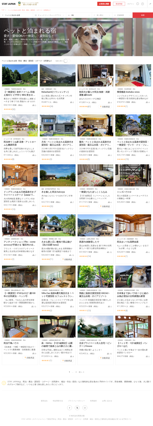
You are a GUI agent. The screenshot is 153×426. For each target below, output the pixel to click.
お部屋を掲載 (104, 4)
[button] (137, 4)
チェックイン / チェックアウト (49, 15)
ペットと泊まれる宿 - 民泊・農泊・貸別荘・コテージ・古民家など (29, 10)
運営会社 (44, 401)
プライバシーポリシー (76, 401)
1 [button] (28, 84)
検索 (143, 15)
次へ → (81, 372)
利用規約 (93, 401)
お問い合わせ (107, 401)
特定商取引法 (58, 401)
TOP (2, 10)
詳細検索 (120, 15)
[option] (20, 75)
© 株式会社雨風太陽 (77, 416)
